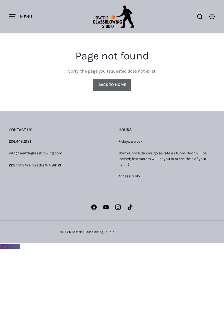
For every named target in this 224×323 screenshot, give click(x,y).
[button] (212, 17)
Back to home (112, 84)
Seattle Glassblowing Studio (93, 232)
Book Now (10, 246)
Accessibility (129, 176)
